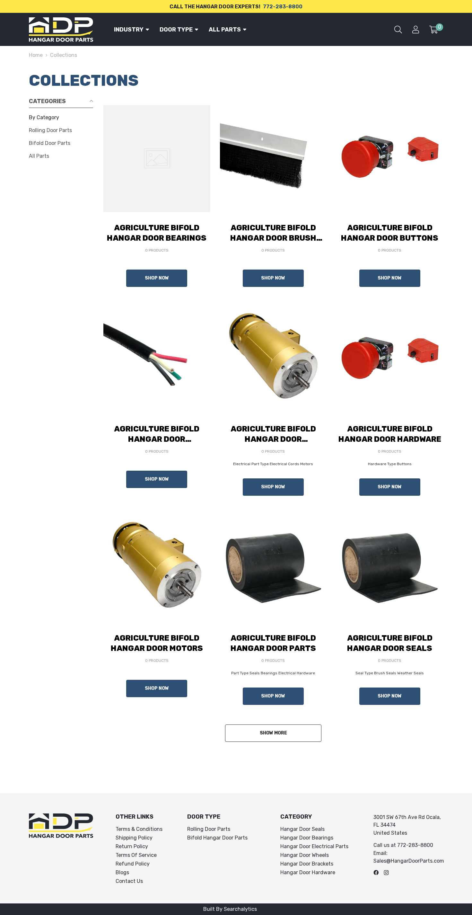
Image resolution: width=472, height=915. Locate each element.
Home (36, 55)
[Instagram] (386, 872)
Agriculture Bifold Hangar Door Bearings (156, 233)
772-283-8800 (282, 7)
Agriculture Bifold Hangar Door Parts (273, 643)
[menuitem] (61, 117)
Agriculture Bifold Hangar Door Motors (157, 643)
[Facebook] (376, 872)
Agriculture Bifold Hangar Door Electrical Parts (273, 434)
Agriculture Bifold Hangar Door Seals (390, 643)
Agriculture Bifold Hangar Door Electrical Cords (156, 434)
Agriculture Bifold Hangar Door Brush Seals (273, 233)
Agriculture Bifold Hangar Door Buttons (389, 233)
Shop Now (157, 278)
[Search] (398, 29)
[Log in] (415, 29)
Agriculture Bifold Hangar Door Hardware (389, 434)
